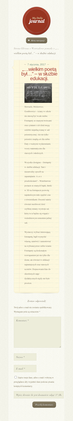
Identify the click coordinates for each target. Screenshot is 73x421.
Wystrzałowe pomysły (42, 48)
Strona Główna (21, 48)
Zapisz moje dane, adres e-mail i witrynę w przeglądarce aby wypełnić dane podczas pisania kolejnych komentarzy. (34, 381)
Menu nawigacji (37, 40)
